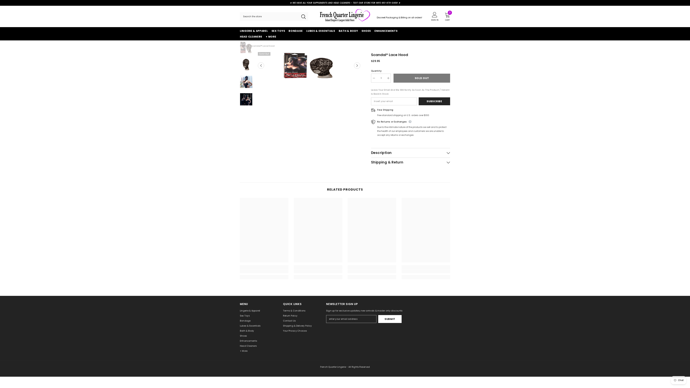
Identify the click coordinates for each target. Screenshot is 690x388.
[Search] (274, 16)
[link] (264, 271)
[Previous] (261, 66)
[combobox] (269, 16)
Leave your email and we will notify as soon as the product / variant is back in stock (410, 91)
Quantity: (376, 70)
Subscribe (434, 101)
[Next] (357, 66)
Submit (390, 319)
